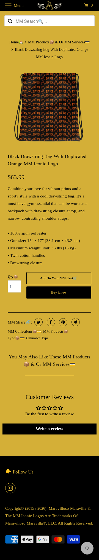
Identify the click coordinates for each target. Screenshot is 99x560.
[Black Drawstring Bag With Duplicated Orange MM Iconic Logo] (50, 106)
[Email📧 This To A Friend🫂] (75, 322)
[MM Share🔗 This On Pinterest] (62, 322)
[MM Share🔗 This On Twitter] (38, 322)
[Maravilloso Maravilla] (49, 5)
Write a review (49, 429)
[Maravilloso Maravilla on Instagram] (11, 488)
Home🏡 (16, 42)
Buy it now (59, 292)
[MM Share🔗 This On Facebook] (50, 322)
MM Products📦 (55, 331)
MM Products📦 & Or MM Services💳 (59, 42)
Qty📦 (13, 277)
